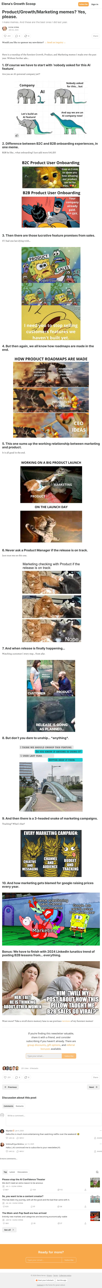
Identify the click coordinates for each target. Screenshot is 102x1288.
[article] (51, 1184)
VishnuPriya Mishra (15, 1144)
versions (66, 1021)
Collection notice (65, 1275)
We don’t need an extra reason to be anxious (22, 1183)
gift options (53, 1045)
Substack (40, 1285)
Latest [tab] (12, 1172)
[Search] (97, 1172)
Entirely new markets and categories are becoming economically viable (34, 1216)
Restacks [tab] (20, 1106)
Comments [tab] (8, 1106)
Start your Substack (46, 1280)
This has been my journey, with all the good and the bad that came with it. (36, 1199)
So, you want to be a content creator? (22, 1196)
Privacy (49, 1275)
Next (91, 1087)
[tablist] (13, 1106)
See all (7, 1229)
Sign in (94, 4)
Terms (55, 1275)
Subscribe (83, 4)
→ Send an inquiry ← (55, 42)
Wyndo (9, 1130)
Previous (12, 1087)
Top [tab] (5, 1172)
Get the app (61, 1280)
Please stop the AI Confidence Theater (23, 1179)
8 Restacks (34, 1068)
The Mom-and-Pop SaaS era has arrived (24, 1213)
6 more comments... (8, 1158)
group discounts (36, 1045)
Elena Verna (13, 27)
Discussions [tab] (22, 1172)
